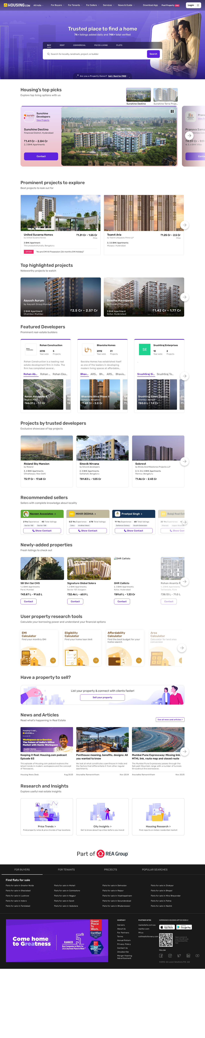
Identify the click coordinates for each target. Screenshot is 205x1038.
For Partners (123, 933)
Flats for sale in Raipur (113, 891)
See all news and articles (170, 719)
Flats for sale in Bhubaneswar (116, 906)
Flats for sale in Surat (64, 901)
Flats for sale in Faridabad (18, 906)
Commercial (79, 45)
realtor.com (143, 929)
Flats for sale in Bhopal (161, 891)
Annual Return (124, 940)
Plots (119, 45)
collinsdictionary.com (148, 936)
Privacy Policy (124, 944)
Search (153, 54)
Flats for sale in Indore (16, 901)
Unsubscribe (123, 952)
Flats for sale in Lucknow (17, 896)
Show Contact (43, 530)
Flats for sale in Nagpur (65, 896)
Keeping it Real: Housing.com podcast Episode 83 (43, 756)
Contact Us (122, 948)
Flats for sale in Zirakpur (162, 885)
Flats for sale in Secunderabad (116, 901)
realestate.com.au (147, 925)
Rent (62, 45)
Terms (120, 936)
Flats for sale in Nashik (161, 906)
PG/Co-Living (101, 45)
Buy (49, 45)
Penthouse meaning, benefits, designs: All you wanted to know (102, 756)
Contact (41, 156)
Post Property (170, 5)
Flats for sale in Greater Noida (20, 885)
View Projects (43, 120)
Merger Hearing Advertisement (124, 957)
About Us (121, 929)
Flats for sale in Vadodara (66, 906)
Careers (121, 925)
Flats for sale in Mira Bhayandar (166, 896)
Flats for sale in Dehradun (114, 885)
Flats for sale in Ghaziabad (18, 891)
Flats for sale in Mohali (64, 885)
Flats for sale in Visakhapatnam (117, 896)
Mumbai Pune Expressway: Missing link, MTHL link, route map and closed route (156, 756)
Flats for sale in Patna (161, 901)
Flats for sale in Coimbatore (67, 891)
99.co (140, 933)
